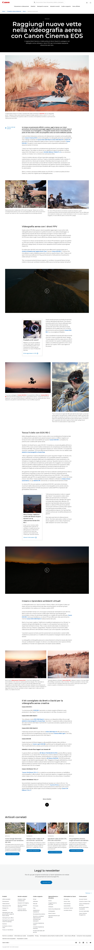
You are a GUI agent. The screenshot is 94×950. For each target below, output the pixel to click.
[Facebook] (76, 942)
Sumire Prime (54, 785)
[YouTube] (90, 942)
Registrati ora (46, 882)
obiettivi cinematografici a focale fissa (33, 452)
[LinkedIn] (83, 942)
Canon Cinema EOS (31, 138)
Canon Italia (5, 942)
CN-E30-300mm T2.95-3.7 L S (52, 152)
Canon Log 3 (36, 744)
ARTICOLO (7, 836)
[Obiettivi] (35, 6)
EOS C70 (67, 139)
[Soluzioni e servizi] (60, 6)
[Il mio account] (87, 2)
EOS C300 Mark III (57, 139)
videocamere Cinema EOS (18, 680)
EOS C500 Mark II (39, 719)
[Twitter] (86, 942)
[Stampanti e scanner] (49, 6)
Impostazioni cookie (22, 938)
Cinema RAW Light (59, 733)
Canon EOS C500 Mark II (44, 139)
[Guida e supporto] (71, 6)
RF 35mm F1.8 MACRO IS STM (48, 753)
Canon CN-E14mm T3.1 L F (30, 772)
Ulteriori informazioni (12, 853)
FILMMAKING (29, 836)
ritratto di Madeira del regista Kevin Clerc (34, 251)
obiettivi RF (36, 480)
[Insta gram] (79, 942)
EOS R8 (43, 744)
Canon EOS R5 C (57, 251)
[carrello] (90, 2)
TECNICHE (47, 18)
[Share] (47, 805)
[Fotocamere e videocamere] (29, 6)
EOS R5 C (42, 113)
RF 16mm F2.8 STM (52, 758)
